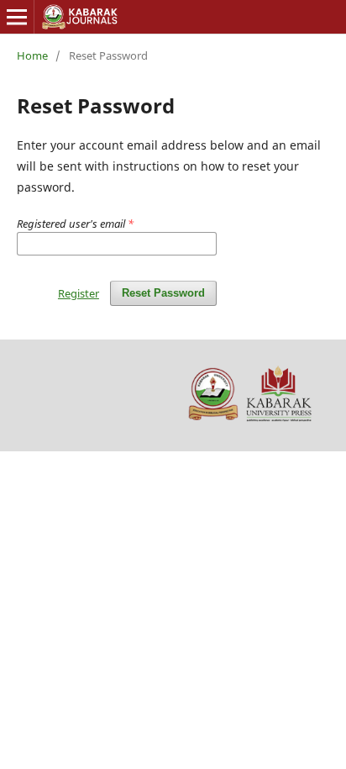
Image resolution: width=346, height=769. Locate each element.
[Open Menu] (17, 17)
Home (32, 55)
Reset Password (163, 293)
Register (78, 293)
